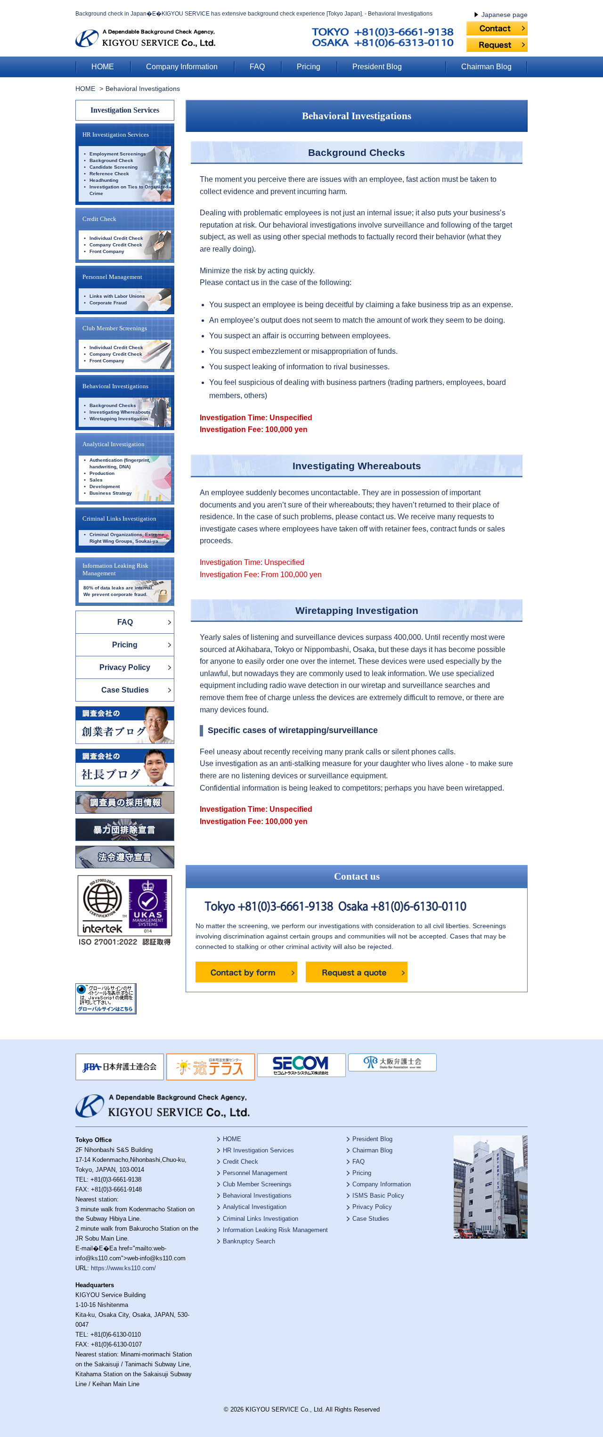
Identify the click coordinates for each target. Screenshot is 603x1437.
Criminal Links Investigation (119, 518)
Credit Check (99, 218)
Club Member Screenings (114, 328)
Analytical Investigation (113, 444)
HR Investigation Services (115, 134)
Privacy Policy (124, 667)
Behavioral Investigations (115, 386)
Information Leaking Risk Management (275, 1229)
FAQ (257, 67)
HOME (102, 67)
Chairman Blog (486, 67)
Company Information (182, 67)
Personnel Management (112, 276)
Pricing (308, 67)
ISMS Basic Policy (378, 1195)
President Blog (377, 67)
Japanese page (504, 14)
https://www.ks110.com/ (123, 1268)
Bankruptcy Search (249, 1241)
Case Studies (125, 690)
